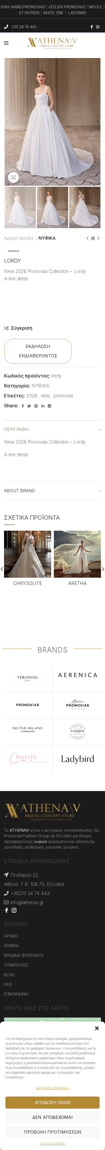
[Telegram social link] (49, 405)
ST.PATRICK (29, 12)
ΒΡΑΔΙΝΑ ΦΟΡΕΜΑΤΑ (24, 955)
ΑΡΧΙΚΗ (11, 936)
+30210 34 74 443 (30, 893)
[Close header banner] (98, 10)
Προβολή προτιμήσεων (52, 1132)
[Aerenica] (78, 675)
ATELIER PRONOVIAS (66, 7)
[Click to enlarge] (13, 177)
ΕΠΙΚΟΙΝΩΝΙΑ (16, 994)
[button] (97, 1028)
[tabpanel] (52, 455)
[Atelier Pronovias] (78, 705)
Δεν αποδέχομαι (52, 1117)
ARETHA (77, 583)
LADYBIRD (77, 12)
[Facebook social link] (91, 26)
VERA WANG (11, 7)
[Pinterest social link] (36, 405)
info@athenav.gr (27, 902)
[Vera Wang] (27, 679)
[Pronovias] (27, 705)
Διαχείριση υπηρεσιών (52, 1088)
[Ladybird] (78, 758)
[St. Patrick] (78, 731)
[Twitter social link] (29, 405)
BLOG (9, 974)
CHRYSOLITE (27, 583)
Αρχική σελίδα (19, 238)
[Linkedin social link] (43, 405)
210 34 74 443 (24, 26)
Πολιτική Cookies (52, 1143)
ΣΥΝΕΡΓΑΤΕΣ (16, 965)
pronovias (63, 395)
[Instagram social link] (97, 26)
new (45, 395)
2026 (31, 395)
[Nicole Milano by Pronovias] (27, 729)
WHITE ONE (53, 12)
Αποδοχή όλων (53, 1102)
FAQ (8, 984)
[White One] (27, 758)
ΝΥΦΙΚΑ (47, 238)
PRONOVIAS (34, 7)
